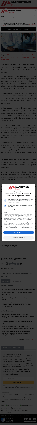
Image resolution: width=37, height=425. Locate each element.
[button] (18, 210)
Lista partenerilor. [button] (26, 219)
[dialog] (18, 212)
